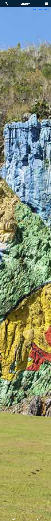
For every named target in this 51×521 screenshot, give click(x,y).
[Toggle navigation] (46, 4)
